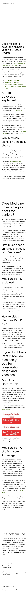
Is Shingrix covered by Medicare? (14, 84)
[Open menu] (25, 3)
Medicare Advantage (15, 161)
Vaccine (8, 574)
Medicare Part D (22, 573)
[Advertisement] (14, 25)
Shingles (4, 574)
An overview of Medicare (12, 80)
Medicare (4, 573)
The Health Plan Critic (8, 3)
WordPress (17, 590)
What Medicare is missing (12, 82)
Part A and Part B (17, 110)
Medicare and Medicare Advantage (10, 565)
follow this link (6, 409)
